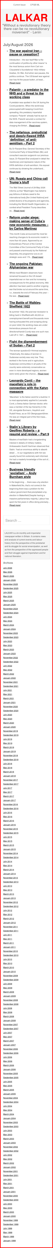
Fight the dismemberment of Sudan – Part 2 (28, 343)
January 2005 (9, 1093)
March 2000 (8, 1212)
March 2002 (8, 1163)
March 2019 (8, 747)
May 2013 (7, 889)
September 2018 (10, 759)
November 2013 (10, 877)
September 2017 (10, 783)
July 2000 (7, 1203)
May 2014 (7, 865)
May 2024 (7, 620)
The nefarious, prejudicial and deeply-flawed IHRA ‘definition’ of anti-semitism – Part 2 (28, 137)
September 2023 (10, 637)
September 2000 (10, 1199)
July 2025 (7, 592)
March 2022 (8, 673)
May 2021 (7, 694)
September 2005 (10, 1077)
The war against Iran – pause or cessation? (25, 52)
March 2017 (8, 796)
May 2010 (7, 963)
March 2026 (8, 576)
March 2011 (8, 942)
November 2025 (10, 584)
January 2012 (9, 922)
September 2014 (10, 857)
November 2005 (10, 1073)
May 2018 (7, 767)
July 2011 (7, 934)
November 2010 (10, 951)
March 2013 (8, 894)
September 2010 (10, 955)
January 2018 (9, 775)
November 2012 (10, 902)
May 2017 (7, 792)
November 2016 (10, 804)
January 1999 (9, 1240)
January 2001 (9, 1191)
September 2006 (10, 1053)
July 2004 (7, 1106)
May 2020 (7, 718)
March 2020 (8, 722)
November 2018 (10, 755)
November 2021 (10, 682)
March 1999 (8, 1236)
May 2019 (7, 743)
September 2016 (10, 808)
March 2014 (8, 869)
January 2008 (9, 1020)
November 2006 (10, 1048)
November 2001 (10, 1171)
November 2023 (10, 633)
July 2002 (7, 1154)
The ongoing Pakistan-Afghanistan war (26, 265)
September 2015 (10, 832)
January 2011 (9, 947)
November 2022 (10, 657)
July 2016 (7, 812)
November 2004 (10, 1097)
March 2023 (8, 649)
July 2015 (7, 836)
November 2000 (10, 1195)
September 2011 (10, 930)
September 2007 (10, 1028)
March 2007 (8, 1040)
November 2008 (10, 1000)
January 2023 (9, 653)
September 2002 (10, 1150)
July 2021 (7, 690)
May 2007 (7, 1036)
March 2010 (8, 967)
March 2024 (8, 624)
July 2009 (7, 983)
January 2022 (9, 677)
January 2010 (9, 971)
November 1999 (10, 1220)
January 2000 (9, 1216)
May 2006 (7, 1061)
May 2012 (7, 914)
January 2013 (9, 898)
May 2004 (7, 1110)
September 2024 (10, 612)
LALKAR (26, 17)
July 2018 (7, 763)
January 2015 (9, 849)
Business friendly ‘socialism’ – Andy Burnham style (22, 473)
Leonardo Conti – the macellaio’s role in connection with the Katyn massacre (28, 385)
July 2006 (7, 1057)
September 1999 (10, 1224)
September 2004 (10, 1101)
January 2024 (9, 629)
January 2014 (9, 873)
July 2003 (7, 1130)
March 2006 (8, 1065)
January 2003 (9, 1142)
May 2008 (7, 1012)
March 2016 (8, 820)
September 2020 (10, 710)
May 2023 (7, 645)
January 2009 (9, 995)
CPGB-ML (35, 4)
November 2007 (10, 1024)
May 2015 (7, 841)
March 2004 (8, 1114)
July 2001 (7, 1179)
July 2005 (7, 1081)
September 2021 (10, 686)
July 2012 (7, 910)
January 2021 (9, 702)
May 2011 (7, 938)
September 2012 (10, 906)
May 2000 (7, 1207)
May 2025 (7, 596)
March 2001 (8, 1187)
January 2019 (9, 751)
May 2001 (7, 1183)
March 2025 (8, 600)
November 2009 (10, 975)
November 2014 (10, 853)
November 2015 (10, 828)
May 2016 (7, 816)
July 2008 (7, 1008)
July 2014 (7, 861)
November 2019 (10, 730)
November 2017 (10, 779)
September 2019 (10, 735)
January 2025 (9, 604)
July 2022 (7, 665)
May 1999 (7, 1232)
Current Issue (19, 4)
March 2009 (8, 991)
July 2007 (7, 1032)
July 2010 (7, 959)
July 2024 (7, 616)
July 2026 (7, 567)
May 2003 (7, 1134)
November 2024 (10, 608)
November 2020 (10, 706)
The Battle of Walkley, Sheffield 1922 (25, 304)
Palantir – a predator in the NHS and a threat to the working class (28, 93)
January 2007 (9, 1044)
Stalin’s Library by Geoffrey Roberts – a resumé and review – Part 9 (29, 430)
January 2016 (9, 824)
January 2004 (9, 1118)
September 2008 (10, 1004)
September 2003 (10, 1126)
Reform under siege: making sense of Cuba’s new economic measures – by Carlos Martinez (28, 222)
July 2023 (7, 641)
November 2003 (10, 1122)
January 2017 (9, 800)
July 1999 (7, 1228)
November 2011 (10, 926)
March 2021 (8, 698)
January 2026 (9, 580)
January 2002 (9, 1167)
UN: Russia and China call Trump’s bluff (28, 180)
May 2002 (7, 1159)
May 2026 (7, 571)
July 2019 (7, 739)
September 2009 (10, 979)
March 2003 (8, 1138)
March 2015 (8, 845)
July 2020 (7, 714)
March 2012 (8, 918)
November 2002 (10, 1146)
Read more (15, 82)
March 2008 (8, 1016)
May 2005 (7, 1085)
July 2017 (7, 788)
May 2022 (7, 669)
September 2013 (10, 881)
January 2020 (9, 726)
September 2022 (10, 661)
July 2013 (7, 885)
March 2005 (8, 1089)
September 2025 (10, 588)
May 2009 (7, 987)
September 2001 (10, 1175)
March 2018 (8, 771)
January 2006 (9, 1069)
